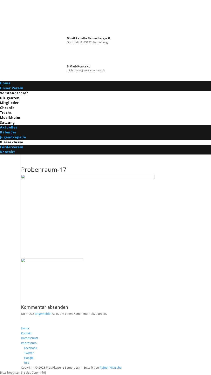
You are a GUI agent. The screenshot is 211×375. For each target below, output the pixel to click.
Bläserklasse (11, 142)
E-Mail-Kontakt (78, 66)
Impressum (29, 343)
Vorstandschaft (14, 93)
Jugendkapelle (13, 137)
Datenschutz (29, 338)
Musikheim (10, 117)
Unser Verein (11, 88)
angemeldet (43, 314)
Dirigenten (10, 98)
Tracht (6, 112)
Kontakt (7, 152)
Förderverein (11, 147)
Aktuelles (8, 127)
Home (5, 83)
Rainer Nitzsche (111, 367)
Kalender (8, 132)
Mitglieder (9, 102)
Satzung (7, 122)
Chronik (7, 107)
